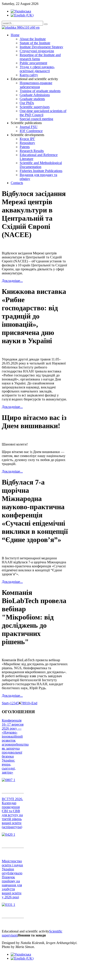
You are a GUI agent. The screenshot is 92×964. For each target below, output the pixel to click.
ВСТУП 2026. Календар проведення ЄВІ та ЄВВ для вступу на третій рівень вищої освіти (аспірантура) (12, 813)
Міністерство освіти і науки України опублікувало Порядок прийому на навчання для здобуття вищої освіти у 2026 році (12, 879)
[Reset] (46, 24)
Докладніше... (12, 281)
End (34, 703)
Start (5, 703)
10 (28, 703)
